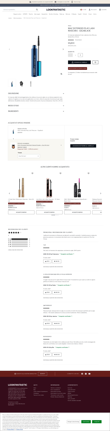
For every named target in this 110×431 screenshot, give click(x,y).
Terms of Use (19, 429)
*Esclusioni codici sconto (57, 395)
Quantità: (71, 51)
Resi (35, 389)
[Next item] (100, 193)
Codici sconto (71, 391)
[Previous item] (9, 193)
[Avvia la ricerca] (37, 9)
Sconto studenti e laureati (74, 400)
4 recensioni (78, 40)
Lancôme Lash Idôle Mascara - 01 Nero (48, 199)
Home (10, 18)
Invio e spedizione (55, 389)
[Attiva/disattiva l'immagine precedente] (9, 49)
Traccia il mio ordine (39, 395)
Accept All (96, 421)
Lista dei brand (71, 389)
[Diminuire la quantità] (70, 55)
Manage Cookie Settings (73, 421)
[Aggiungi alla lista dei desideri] (95, 62)
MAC (69, 26)
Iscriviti (42, 373)
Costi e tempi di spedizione (40, 391)
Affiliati (69, 393)
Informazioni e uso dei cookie (58, 393)
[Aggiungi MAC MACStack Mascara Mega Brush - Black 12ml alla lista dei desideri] (88, 173)
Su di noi (70, 388)
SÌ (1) (48, 261)
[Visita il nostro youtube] (89, 374)
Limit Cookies (86, 421)
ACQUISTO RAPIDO (21, 212)
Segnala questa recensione (53, 266)
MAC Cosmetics (17, 18)
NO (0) (57, 261)
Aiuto (35, 388)
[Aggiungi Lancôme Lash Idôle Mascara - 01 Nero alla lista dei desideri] (60, 173)
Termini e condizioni (56, 388)
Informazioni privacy (56, 391)
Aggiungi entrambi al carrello (83, 146)
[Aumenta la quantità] (80, 55)
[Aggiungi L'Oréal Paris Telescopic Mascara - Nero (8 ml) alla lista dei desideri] (32, 173)
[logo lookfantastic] (55, 10)
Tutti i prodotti (71, 398)
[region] (55, 422)
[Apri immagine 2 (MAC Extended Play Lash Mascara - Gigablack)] (21, 83)
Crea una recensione (15, 250)
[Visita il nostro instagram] (86, 374)
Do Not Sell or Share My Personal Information (16, 404)
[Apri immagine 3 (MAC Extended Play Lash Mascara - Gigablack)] (31, 83)
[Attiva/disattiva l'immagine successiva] (63, 49)
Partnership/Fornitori (73, 395)
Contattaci (36, 393)
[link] (93, 9)
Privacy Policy (10, 429)
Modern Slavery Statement (57, 397)
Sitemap (70, 397)
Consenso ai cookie (13, 402)
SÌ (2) (48, 292)
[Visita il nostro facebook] (82, 374)
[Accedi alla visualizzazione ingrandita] (61, 74)
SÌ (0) (48, 323)
